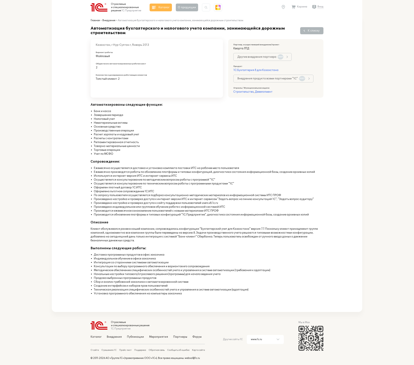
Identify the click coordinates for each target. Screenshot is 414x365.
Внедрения (108, 20)
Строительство (243, 91)
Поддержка (140, 350)
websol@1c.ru (192, 358)
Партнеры (180, 336)
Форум (197, 336)
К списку (314, 30)
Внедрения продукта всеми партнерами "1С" (271, 78)
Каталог (96, 336)
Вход (320, 6)
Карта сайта (198, 350)
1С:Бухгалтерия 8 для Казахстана (255, 70)
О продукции (187, 7)
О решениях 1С (109, 350)
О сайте (95, 350)
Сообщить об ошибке (178, 350)
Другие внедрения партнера (260, 57)
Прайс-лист (125, 350)
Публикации (135, 336)
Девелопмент (263, 91)
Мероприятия (158, 336)
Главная (95, 20)
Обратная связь (157, 350)
